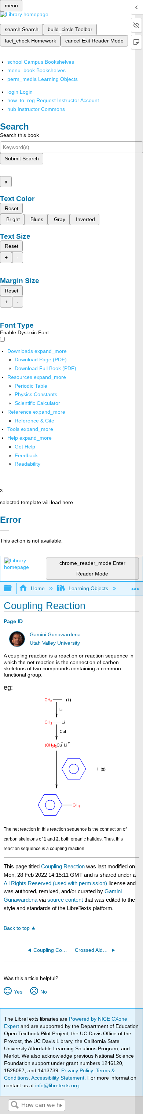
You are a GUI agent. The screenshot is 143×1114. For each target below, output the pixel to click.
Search (14, 1105)
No (43, 992)
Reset (11, 208)
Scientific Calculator (37, 403)
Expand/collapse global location (135, 586)
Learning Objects (88, 588)
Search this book (19, 135)
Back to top (17, 928)
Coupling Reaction (63, 866)
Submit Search (22, 158)
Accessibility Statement (57, 1078)
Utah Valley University (55, 643)
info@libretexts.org (56, 1085)
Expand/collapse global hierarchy (12, 588)
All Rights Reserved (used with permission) (56, 883)
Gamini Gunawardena (55, 634)
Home (37, 588)
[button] (26, 455)
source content (65, 900)
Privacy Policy (77, 1070)
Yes (18, 992)
